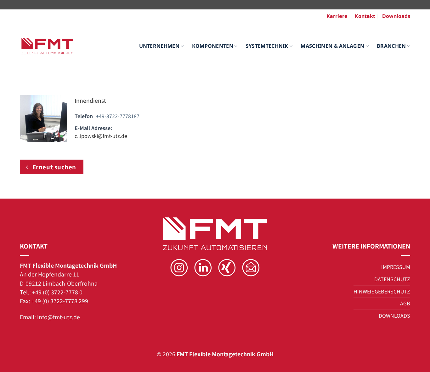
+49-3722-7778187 (117, 116)
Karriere (337, 16)
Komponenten (213, 45)
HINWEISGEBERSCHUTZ (382, 291)
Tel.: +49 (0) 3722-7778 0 (51, 292)
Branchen (391, 45)
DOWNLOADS (394, 315)
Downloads (396, 16)
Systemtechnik (267, 45)
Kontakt (365, 16)
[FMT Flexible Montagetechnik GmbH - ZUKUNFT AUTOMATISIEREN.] (47, 46)
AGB (405, 303)
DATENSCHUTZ (392, 279)
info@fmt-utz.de (58, 317)
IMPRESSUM (395, 267)
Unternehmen (159, 45)
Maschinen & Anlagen (332, 45)
